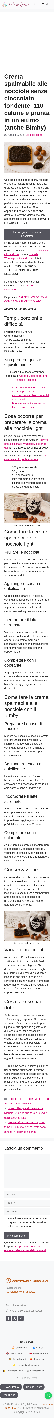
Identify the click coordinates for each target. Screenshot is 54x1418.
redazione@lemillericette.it (21, 1291)
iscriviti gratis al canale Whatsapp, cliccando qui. (26, 443)
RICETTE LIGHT (18, 1099)
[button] (35, 4)
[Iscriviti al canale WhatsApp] (48, 1395)
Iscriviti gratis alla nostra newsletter (27, 234)
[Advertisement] (27, 44)
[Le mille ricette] (15, 4)
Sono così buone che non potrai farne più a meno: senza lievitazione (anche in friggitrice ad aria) (25, 1127)
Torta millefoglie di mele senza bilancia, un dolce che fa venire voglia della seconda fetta (25, 1113)
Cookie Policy (34, 1386)
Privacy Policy (11, 1386)
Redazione (9, 1395)
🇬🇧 (38, 1353)
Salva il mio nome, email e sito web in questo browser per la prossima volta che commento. (27, 1222)
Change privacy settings (27, 1378)
